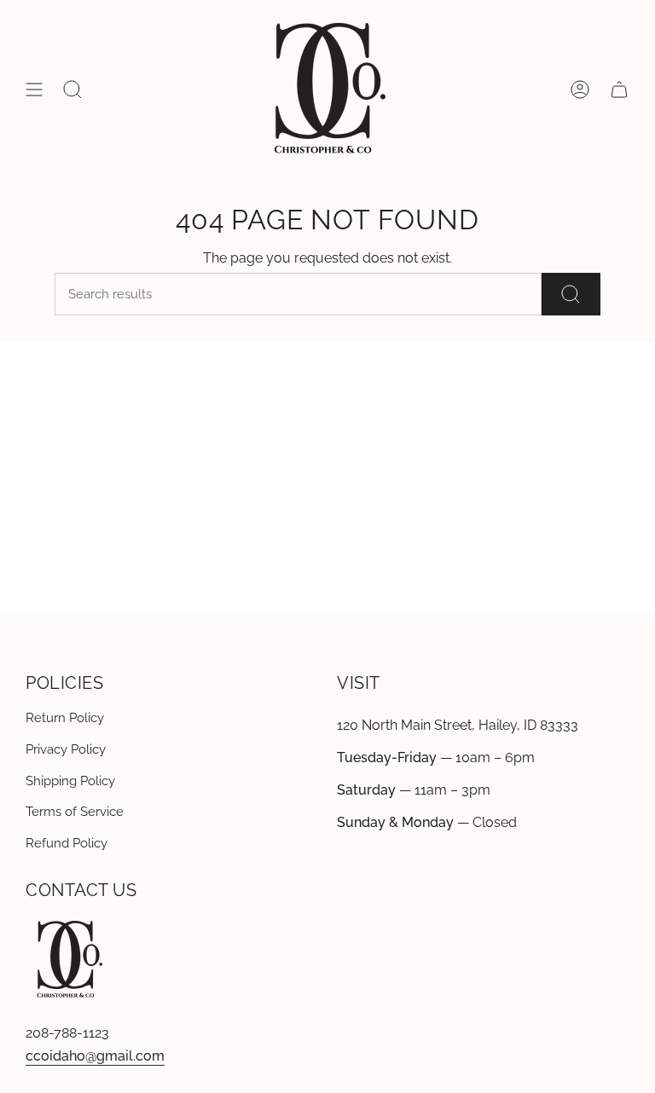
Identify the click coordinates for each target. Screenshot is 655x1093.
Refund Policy (66, 843)
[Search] (571, 294)
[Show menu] (34, 89)
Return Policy (65, 718)
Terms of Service (75, 811)
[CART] (619, 89)
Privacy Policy (66, 749)
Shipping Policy (70, 781)
